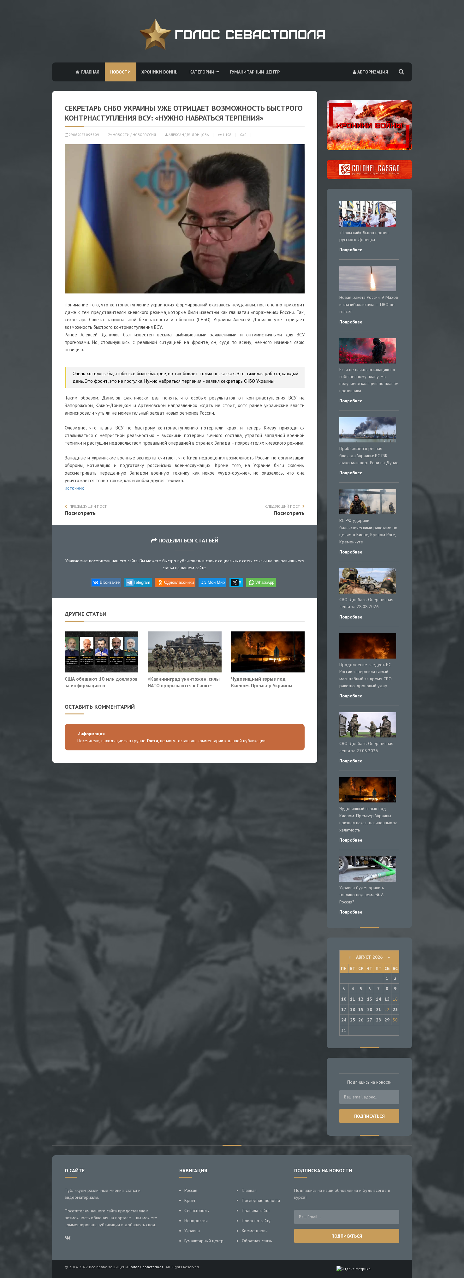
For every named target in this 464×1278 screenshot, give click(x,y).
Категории (202, 72)
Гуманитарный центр (255, 72)
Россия (190, 1190)
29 (387, 1020)
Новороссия (144, 135)
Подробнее (350, 249)
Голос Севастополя (146, 1266)
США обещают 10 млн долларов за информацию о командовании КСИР (101, 685)
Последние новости (261, 1200)
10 (343, 999)
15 (387, 999)
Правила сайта (256, 1210)
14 (378, 999)
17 (343, 1009)
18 (352, 1009)
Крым (189, 1200)
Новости (120, 72)
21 (378, 1009)
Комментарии (255, 1231)
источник (74, 488)
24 (343, 1020)
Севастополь (196, 1210)
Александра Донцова (188, 135)
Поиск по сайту (256, 1220)
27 (369, 1020)
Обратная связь (257, 1241)
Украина (192, 1231)
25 (352, 1020)
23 (395, 1009)
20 (369, 1009)
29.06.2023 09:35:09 (83, 135)
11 (352, 999)
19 (360, 1009)
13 (369, 999)
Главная (89, 72)
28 (378, 1020)
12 (360, 999)
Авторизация (372, 72)
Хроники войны (160, 72)
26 (360, 1020)
